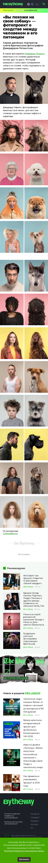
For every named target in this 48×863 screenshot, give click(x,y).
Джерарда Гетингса (34, 54)
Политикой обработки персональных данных (24, 851)
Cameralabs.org (10, 533)
